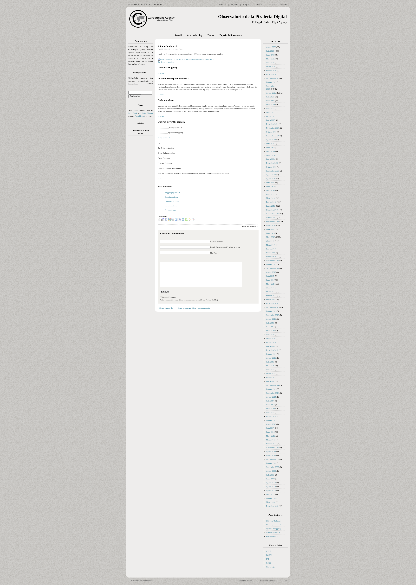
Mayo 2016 (270, 331)
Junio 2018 (270, 233)
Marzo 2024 (270, 155)
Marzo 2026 (270, 67)
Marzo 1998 (270, 502)
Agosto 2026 (271, 47)
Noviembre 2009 (272, 459)
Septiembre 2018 (272, 222)
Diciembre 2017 (272, 257)
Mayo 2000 (270, 494)
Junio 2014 (270, 405)
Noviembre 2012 (272, 448)
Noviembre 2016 (272, 307)
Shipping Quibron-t (172, 193)
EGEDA (269, 555)
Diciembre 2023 (272, 163)
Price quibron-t (170, 210)
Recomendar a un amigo (141, 131)
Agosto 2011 (271, 455)
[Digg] (159, 220)
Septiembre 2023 (272, 171)
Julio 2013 (270, 428)
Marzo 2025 (270, 112)
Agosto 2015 (271, 358)
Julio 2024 (270, 144)
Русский (283, 4)
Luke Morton (147, 113)
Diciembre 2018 (272, 210)
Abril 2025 (270, 108)
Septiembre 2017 (272, 268)
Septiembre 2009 (272, 467)
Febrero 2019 (271, 202)
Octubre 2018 (271, 218)
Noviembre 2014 (272, 385)
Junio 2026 (270, 55)
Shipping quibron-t (167, 46)
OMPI (268, 563)
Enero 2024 (270, 159)
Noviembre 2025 (272, 78)
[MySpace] (179, 220)
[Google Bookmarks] (169, 220)
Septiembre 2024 (272, 136)
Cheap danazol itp (166, 308)
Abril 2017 (270, 288)
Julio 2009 (270, 475)
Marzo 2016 (270, 338)
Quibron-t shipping (172, 201)
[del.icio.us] (162, 220)
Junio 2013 (270, 432)
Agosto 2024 (271, 140)
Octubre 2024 (271, 132)
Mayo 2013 (270, 436)
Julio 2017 (270, 276)
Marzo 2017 (270, 292)
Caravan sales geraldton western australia (194, 308)
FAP (267, 559)
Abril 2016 (270, 335)
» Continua (149, 84)
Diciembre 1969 (272, 506)
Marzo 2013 (270, 440)
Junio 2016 (270, 327)
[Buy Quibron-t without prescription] (186, 59)
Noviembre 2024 (272, 128)
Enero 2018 (270, 253)
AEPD (268, 551)
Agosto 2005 (271, 487)
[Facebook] (166, 220)
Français (222, 4)
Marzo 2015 (270, 374)
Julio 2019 (270, 183)
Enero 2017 (270, 299)
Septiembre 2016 (272, 315)
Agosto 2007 (271, 483)
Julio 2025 (270, 97)
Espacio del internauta (231, 35)
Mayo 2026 (270, 59)
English (246, 4)
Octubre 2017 (271, 264)
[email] (172, 220)
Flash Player (139, 116)
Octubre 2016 (271, 311)
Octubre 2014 (271, 389)
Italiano (258, 4)
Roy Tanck (132, 113)
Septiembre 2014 (272, 393)
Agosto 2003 (271, 490)
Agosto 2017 (271, 272)
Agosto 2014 (271, 397)
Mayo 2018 (270, 237)
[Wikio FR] (189, 220)
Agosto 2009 (271, 471)
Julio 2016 (270, 323)
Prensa (211, 35)
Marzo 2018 (270, 245)
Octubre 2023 (271, 167)
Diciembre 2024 (272, 124)
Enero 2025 (270, 120)
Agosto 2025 (271, 93)
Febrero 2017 (271, 296)
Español (234, 4)
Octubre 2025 (271, 82)
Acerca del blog (194, 35)
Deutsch (271, 4)
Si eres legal (270, 567)
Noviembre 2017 (272, 260)
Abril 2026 (270, 63)
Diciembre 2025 (272, 74)
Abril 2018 (270, 241)
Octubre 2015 (271, 354)
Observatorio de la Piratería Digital (252, 16)
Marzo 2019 (270, 198)
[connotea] (193, 220)
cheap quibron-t (164, 138)
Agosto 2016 (271, 319)
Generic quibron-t (171, 206)
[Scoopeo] (183, 220)
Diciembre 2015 (272, 350)
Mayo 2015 (270, 366)
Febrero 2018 (271, 249)
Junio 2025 (270, 101)
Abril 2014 (270, 412)
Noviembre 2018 (272, 214)
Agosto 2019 (271, 179)
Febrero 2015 (271, 377)
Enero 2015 (270, 381)
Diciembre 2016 (272, 303)
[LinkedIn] (176, 220)
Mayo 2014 (270, 409)
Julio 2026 (270, 51)
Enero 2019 (270, 206)
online (160, 179)
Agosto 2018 (271, 225)
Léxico (140, 123)
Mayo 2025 (270, 105)
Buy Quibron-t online (166, 62)
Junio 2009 (270, 479)
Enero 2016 (270, 346)
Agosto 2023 (271, 175)
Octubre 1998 (271, 498)
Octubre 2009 (271, 463)
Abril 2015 (270, 370)
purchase (161, 73)
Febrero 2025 (271, 116)
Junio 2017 (270, 280)
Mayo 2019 (270, 190)
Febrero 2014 (271, 416)
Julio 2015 (270, 362)
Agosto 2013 (271, 424)
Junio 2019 (270, 186)
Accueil (178, 35)
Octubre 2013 (271, 420)
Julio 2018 (270, 229)
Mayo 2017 (270, 284)
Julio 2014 (270, 401)
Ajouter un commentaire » (250, 226)
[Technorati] (186, 220)
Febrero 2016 (271, 342)
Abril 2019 (270, 194)
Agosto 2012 (271, 451)
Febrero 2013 (271, 444)
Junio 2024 (270, 147)
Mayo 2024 (270, 151)
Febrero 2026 (271, 70)
